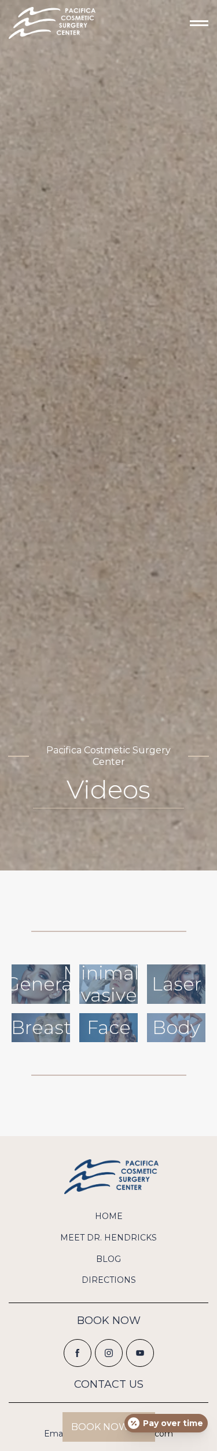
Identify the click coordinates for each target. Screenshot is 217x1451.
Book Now (109, 1320)
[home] (52, 23)
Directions (109, 1280)
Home (109, 1216)
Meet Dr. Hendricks (108, 1237)
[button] (179, 23)
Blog (108, 1259)
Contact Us (109, 1384)
